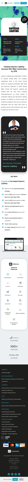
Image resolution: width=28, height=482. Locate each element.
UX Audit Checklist (6, 422)
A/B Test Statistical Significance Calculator (11, 414)
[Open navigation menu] (2, 3)
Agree (15, 479)
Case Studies (5, 381)
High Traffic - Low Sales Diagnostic (9, 433)
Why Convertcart (5, 379)
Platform (4, 399)
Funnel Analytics (17, 399)
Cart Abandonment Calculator (8, 411)
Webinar (11, 405)
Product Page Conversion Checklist (10, 416)
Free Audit (24, 3)
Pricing (3, 388)
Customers (12, 379)
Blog (3, 405)
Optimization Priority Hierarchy (9, 431)
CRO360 (3, 372)
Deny (21, 479)
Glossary (23, 405)
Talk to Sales (17, 3)
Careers (22, 388)
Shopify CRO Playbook (7, 429)
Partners (4, 390)
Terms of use (9, 388)
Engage (8, 372)
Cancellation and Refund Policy (9, 392)
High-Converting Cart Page (8, 424)
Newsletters (17, 405)
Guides (6, 405)
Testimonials (19, 379)
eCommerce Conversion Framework (10, 426)
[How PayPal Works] (14, 444)
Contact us (9, 390)
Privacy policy (16, 388)
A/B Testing (9, 399)
